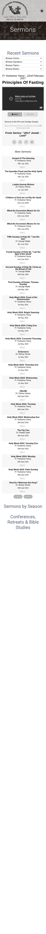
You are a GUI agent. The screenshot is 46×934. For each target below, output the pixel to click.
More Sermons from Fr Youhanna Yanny (21, 125)
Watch (16, 114)
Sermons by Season (23, 506)
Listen (31, 114)
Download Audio (23, 128)
